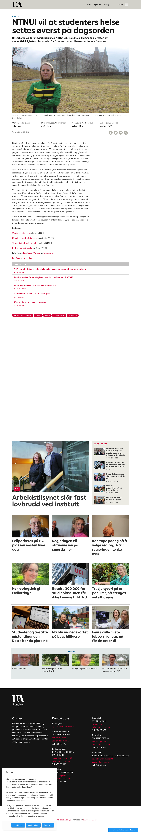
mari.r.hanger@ (59, 775)
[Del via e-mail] (121, 133)
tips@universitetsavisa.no (63, 726)
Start (89, 4)
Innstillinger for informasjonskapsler (123, 830)
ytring (38, 315)
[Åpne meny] (126, 5)
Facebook (27, 253)
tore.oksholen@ (59, 737)
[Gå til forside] (17, 4)
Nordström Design (62, 819)
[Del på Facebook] (111, 133)
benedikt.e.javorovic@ (62, 758)
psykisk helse (59, 315)
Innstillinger (18, 825)
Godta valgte (33, 825)
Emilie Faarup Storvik (22, 248)
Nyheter (97, 4)
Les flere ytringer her (22, 258)
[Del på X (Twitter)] (116, 133)
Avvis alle (48, 825)
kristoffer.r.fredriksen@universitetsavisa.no (102, 760)
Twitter (36, 253)
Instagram (48, 253)
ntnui (47, 315)
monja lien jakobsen (22, 315)
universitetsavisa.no (61, 740)
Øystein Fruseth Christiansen (25, 237)
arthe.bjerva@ (100, 741)
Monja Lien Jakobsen (21, 232)
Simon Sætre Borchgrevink (24, 242)
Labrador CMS (90, 819)
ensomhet (73, 315)
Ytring (106, 4)
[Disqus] (70, 354)
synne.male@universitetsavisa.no (101, 725)
